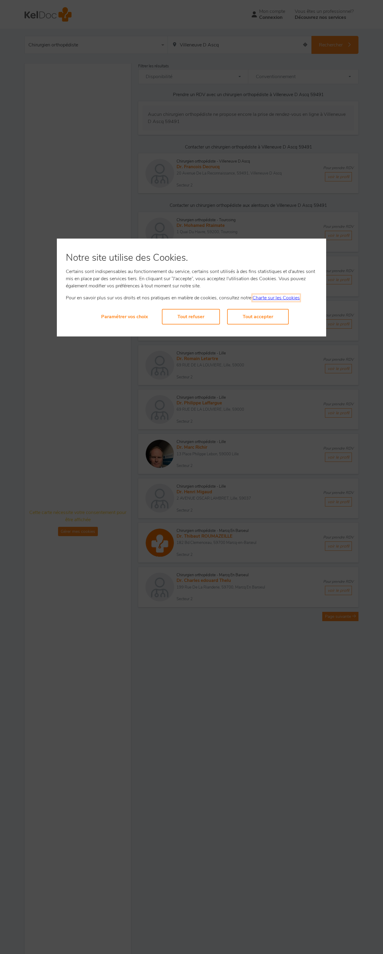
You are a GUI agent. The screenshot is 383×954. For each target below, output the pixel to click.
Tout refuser (190, 316)
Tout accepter (258, 316)
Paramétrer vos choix (124, 316)
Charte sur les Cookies (276, 298)
